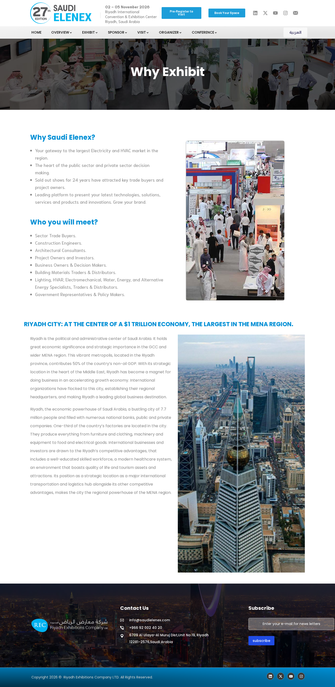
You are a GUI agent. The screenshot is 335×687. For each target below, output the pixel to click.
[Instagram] (301, 676)
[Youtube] (291, 676)
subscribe (261, 640)
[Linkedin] (270, 676)
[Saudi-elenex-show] (280, 676)
